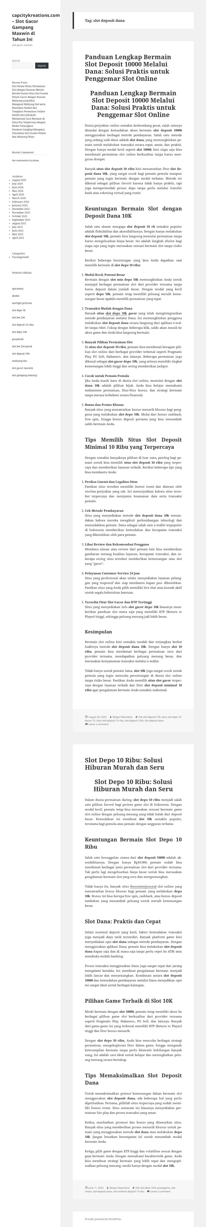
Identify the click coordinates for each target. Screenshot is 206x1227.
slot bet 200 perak (22, 346)
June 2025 (18, 230)
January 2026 (20, 205)
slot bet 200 (18, 317)
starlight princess (22, 303)
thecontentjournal (143, 886)
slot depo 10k (19, 332)
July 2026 (17, 183)
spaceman (18, 288)
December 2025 (21, 209)
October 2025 (19, 216)
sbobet (15, 296)
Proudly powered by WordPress (103, 1219)
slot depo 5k (19, 310)
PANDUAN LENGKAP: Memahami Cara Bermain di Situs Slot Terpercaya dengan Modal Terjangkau (28, 120)
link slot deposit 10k (150, 717)
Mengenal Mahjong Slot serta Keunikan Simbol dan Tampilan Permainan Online (28, 108)
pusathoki (18, 339)
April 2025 (18, 238)
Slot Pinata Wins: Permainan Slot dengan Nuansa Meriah (28, 87)
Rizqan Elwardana (123, 717)
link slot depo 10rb (146, 1187)
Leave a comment (98, 724)
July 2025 (17, 227)
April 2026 (18, 194)
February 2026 (20, 201)
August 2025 (19, 223)
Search (16, 60)
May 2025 (17, 234)
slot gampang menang (24, 375)
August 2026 (19, 180)
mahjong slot (19, 361)
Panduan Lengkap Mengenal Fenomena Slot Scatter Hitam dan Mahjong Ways (29, 133)
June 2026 (18, 187)
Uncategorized (20, 257)
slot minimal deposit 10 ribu (128, 1191)
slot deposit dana (154, 720)
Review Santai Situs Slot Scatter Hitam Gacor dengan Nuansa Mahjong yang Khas (30, 97)
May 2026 (17, 191)
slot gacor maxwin (22, 368)
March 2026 (19, 198)
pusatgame (163, 1187)
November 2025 (21, 212)
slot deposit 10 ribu (23, 324)
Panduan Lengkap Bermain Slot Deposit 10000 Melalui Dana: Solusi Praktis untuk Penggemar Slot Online (128, 68)
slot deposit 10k (21, 353)
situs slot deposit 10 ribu (110, 720)
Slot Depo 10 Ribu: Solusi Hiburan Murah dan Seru (124, 763)
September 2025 (21, 219)
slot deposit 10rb (134, 720)
